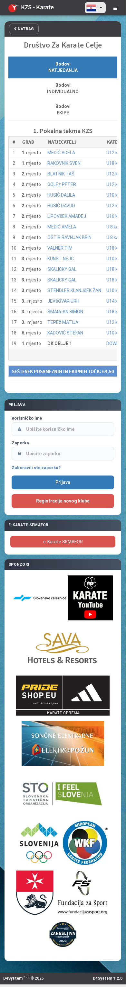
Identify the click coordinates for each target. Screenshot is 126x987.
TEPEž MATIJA (62, 322)
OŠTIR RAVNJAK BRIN (69, 237)
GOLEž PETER (61, 184)
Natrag (25, 29)
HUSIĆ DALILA (61, 195)
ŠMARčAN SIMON (65, 311)
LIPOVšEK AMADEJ (66, 216)
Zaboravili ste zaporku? (36, 467)
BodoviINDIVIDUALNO (63, 88)
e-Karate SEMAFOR (63, 541)
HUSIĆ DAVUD (61, 205)
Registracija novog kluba (63, 500)
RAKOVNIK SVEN (64, 163)
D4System (13, 978)
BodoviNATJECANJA (63, 67)
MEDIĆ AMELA (61, 226)
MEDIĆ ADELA (61, 152)
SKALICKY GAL (61, 269)
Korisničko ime (27, 418)
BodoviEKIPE (63, 109)
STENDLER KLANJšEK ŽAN (74, 290)
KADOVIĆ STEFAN (65, 332)
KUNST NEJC (60, 258)
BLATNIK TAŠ (60, 173)
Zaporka (20, 442)
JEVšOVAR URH (63, 301)
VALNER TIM (60, 248)
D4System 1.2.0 (107, 978)
